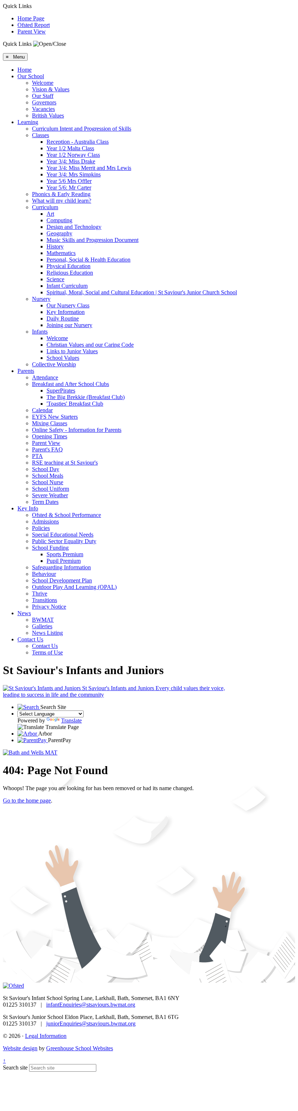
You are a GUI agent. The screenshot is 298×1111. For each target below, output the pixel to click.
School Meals (47, 476)
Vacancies (43, 109)
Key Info (27, 508)
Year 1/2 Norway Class (73, 155)
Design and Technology (74, 227)
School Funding (50, 548)
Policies (41, 528)
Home (24, 70)
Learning (27, 122)
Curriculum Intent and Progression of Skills (81, 129)
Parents (25, 371)
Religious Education (70, 273)
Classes (40, 135)
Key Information (66, 312)
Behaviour (44, 574)
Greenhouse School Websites (79, 1048)
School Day (45, 469)
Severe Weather (50, 495)
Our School (30, 76)
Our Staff (42, 96)
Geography (59, 233)
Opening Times (49, 436)
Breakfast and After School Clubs (70, 384)
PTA (37, 456)
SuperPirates (61, 390)
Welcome (42, 83)
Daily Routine (63, 318)
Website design (20, 1048)
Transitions (44, 600)
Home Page (30, 18)
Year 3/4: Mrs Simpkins (74, 174)
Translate (71, 720)
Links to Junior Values (72, 351)
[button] (49, 44)
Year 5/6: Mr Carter (69, 187)
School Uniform (50, 489)
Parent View (31, 31)
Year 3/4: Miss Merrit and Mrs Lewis (89, 168)
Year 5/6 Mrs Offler (69, 181)
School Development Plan (62, 580)
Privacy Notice (49, 607)
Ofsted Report (33, 25)
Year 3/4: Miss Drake (71, 161)
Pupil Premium (64, 561)
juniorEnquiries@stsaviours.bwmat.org (91, 1023)
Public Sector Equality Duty (64, 541)
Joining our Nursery (69, 325)
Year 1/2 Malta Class (70, 148)
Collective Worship (54, 364)
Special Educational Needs (62, 534)
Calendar (42, 410)
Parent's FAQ (47, 449)
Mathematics (61, 253)
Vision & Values (50, 89)
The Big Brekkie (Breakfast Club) (86, 397)
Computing (59, 220)
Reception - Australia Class (78, 142)
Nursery (41, 299)
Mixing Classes (49, 423)
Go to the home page (27, 800)
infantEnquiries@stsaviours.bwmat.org (90, 1005)
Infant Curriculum (67, 286)
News (24, 613)
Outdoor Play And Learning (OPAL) (74, 587)
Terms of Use (47, 652)
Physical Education (68, 266)
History (55, 246)
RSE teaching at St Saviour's (65, 462)
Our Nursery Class (68, 305)
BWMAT (43, 620)
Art (50, 214)
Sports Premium (65, 554)
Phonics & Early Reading (61, 194)
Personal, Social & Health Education (88, 259)
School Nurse (47, 482)
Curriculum (45, 207)
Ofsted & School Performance (66, 515)
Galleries (42, 626)
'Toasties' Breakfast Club (75, 404)
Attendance (45, 377)
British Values (48, 115)
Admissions (45, 521)
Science (55, 279)
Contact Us (30, 639)
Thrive (39, 593)
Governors (44, 102)
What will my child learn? (61, 201)
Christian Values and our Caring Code (90, 345)
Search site (15, 1067)
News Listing (47, 633)
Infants (40, 331)
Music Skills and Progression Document (92, 240)
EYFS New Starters (55, 417)
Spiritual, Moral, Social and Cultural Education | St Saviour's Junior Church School (142, 292)
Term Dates (45, 502)
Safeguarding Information (61, 567)
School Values (63, 358)
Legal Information (46, 1036)
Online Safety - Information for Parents (76, 430)
